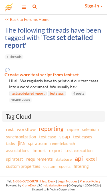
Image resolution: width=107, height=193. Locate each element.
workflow (26, 129)
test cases (82, 136)
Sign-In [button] (92, 5)
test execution (78, 150)
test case (47, 136)
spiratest (14, 159)
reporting (51, 128)
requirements (39, 159)
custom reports (56, 166)
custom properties (23, 166)
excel (91, 159)
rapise (73, 129)
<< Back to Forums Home (27, 19)
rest (10, 129)
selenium (90, 129)
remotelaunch (62, 143)
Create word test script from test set (42, 74)
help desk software (54, 185)
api (79, 158)
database (64, 159)
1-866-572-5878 (25, 181)
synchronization (21, 136)
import (39, 150)
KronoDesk (29, 185)
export (55, 150)
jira (21, 143)
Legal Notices (67, 181)
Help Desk (47, 181)
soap (64, 136)
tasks (10, 143)
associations (17, 150)
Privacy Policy (90, 181)
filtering (81, 166)
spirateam (37, 143)
